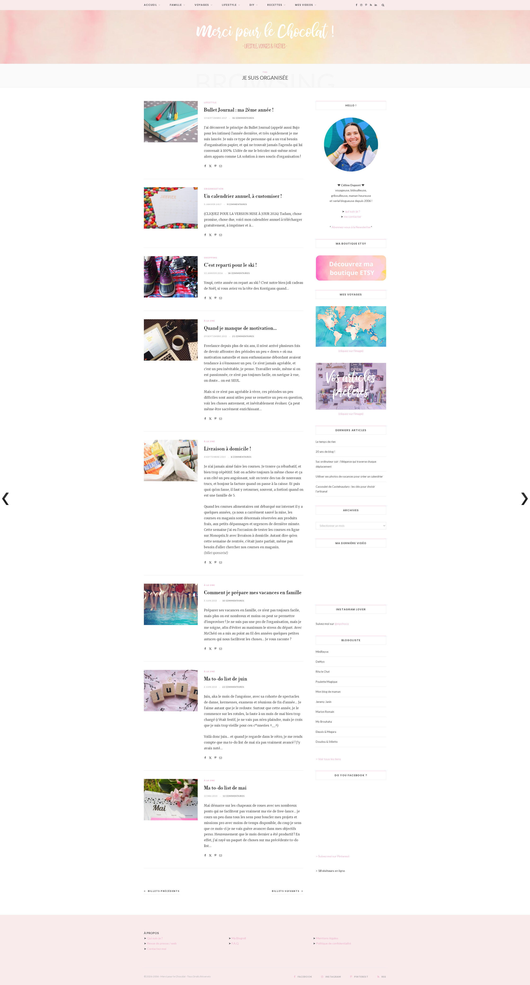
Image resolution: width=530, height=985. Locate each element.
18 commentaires (238, 273)
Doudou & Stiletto (327, 741)
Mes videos (304, 5)
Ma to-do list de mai (225, 788)
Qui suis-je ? (155, 938)
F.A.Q (235, 943)
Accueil (150, 5)
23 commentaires (233, 687)
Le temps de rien (326, 441)
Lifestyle (229, 5)
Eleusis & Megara (326, 731)
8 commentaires (241, 457)
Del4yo (320, 661)
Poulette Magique (326, 681)
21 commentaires (243, 336)
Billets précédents (163, 891)
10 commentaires (233, 600)
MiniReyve (322, 651)
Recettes (274, 5)
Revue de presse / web (162, 943)
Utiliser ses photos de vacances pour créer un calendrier (349, 476)
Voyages (202, 5)
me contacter (352, 216)
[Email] (220, 166)
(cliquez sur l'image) (350, 351)
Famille (176, 5)
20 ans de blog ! (325, 451)
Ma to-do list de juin (225, 679)
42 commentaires (243, 118)
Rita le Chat (323, 671)
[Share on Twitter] (210, 166)
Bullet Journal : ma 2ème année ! (238, 110)
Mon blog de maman (328, 691)
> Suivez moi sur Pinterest (332, 856)
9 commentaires (237, 204)
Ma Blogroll (239, 938)
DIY (251, 5)
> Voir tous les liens (328, 759)
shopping (210, 257)
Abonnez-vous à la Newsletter (351, 227)
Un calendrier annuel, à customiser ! (243, 196)
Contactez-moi (156, 948)
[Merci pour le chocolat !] (265, 36)
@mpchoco (342, 623)
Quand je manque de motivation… (240, 328)
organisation (213, 188)
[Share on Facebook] (205, 166)
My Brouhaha (324, 721)
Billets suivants (285, 891)
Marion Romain (325, 711)
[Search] (383, 5)
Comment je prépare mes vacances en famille (253, 593)
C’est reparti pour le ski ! (230, 265)
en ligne (331, 870)
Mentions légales (327, 938)
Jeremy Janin (323, 701)
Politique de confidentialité (333, 943)
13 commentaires (233, 796)
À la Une (209, 320)
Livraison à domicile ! (227, 449)
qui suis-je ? (352, 211)
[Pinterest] (215, 166)
